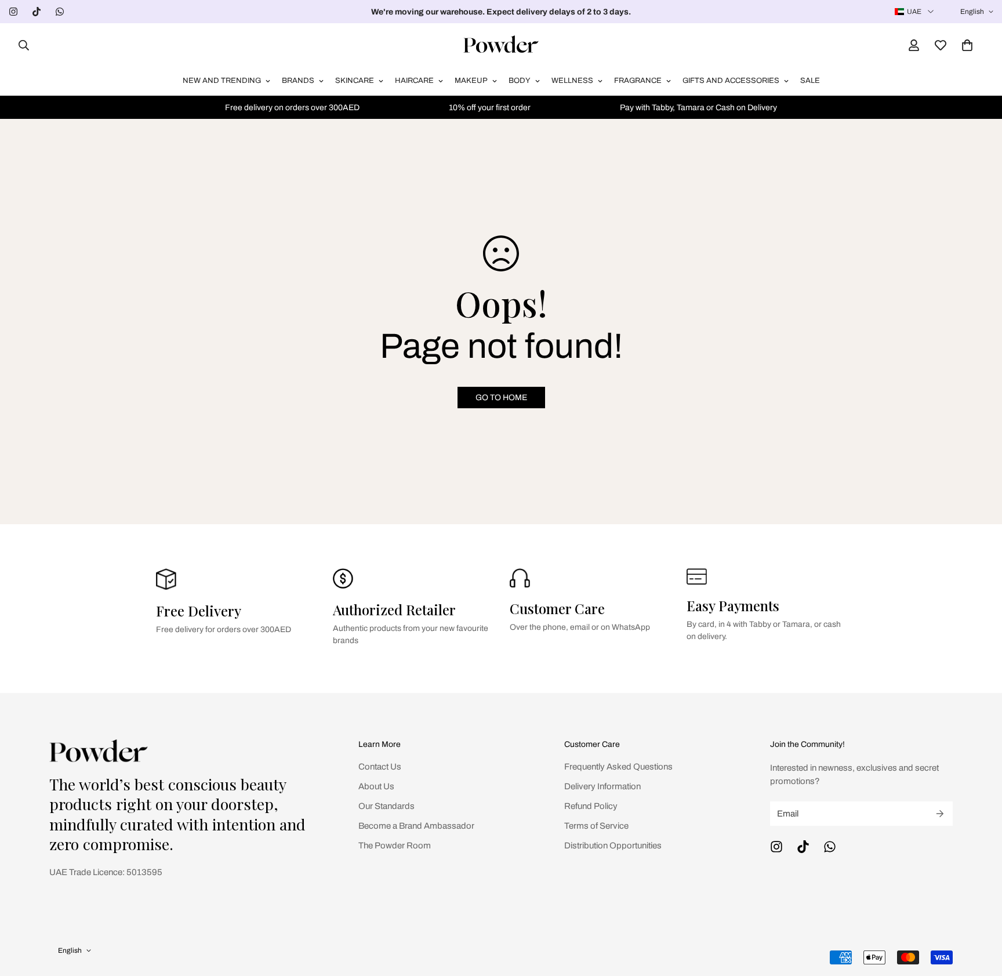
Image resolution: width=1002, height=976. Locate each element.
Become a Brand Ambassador (416, 825)
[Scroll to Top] (979, 912)
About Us (376, 786)
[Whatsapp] (59, 11)
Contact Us (379, 766)
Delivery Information (602, 786)
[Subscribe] (940, 813)
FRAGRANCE (638, 81)
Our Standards (386, 806)
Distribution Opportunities (613, 845)
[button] (967, 45)
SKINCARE (354, 81)
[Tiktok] (36, 11)
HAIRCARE (414, 81)
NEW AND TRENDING (222, 81)
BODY (520, 81)
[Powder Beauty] (501, 45)
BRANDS (298, 81)
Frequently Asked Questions (618, 766)
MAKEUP (471, 81)
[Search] (20, 45)
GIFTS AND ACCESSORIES (730, 81)
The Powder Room (394, 845)
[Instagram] (13, 11)
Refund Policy (591, 806)
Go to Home (501, 397)
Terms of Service (596, 825)
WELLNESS (572, 81)
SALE (810, 81)
